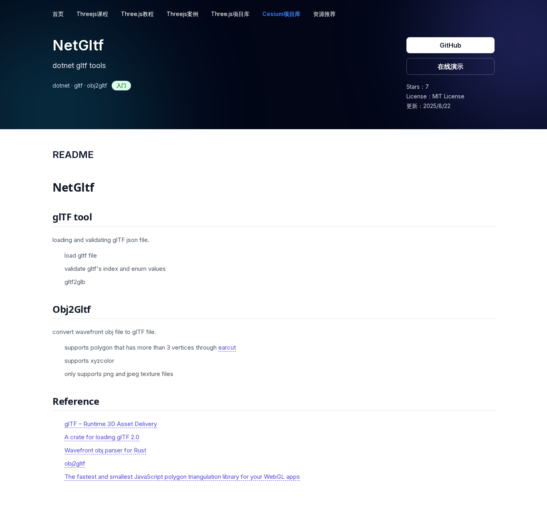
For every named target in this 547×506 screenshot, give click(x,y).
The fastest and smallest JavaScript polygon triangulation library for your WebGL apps (182, 476)
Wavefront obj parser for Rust (105, 450)
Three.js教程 (137, 13)
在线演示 (450, 66)
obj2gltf (74, 463)
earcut (227, 347)
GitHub (450, 45)
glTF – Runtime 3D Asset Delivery (110, 424)
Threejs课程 (92, 13)
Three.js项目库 (230, 13)
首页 (58, 13)
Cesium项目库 (281, 13)
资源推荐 (324, 13)
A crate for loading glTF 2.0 (101, 437)
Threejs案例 (182, 13)
